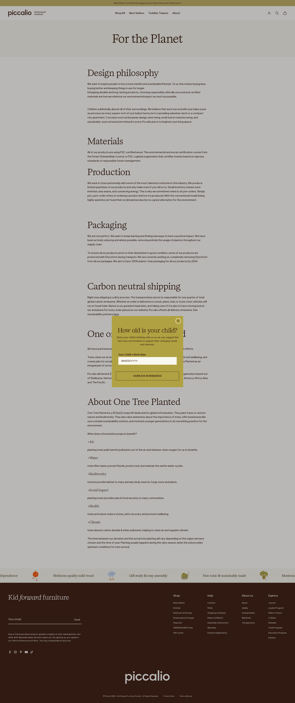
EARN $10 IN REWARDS (147, 375)
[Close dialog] (178, 321)
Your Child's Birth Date (132, 354)
